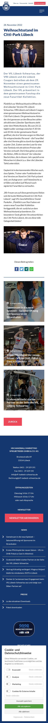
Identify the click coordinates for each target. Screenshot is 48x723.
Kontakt (30, 3)
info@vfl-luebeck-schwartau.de (24, 474)
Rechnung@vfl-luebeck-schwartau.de (24, 478)
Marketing (16, 684)
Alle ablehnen (24, 712)
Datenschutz (29, 717)
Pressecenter (23, 3)
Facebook (17, 269)
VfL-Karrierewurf (40, 3)
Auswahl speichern (24, 701)
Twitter (22, 269)
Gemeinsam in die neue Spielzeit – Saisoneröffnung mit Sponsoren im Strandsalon (20, 540)
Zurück (12, 421)
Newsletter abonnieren (24, 518)
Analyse (15, 677)
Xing (26, 269)
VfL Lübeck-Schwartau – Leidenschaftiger (6, 5)
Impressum (18, 717)
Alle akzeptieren (24, 706)
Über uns (16, 3)
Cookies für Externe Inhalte (23, 691)
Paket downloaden (14, 607)
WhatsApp (31, 269)
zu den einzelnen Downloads (18, 601)
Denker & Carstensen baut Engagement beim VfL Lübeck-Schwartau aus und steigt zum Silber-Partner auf (25, 582)
